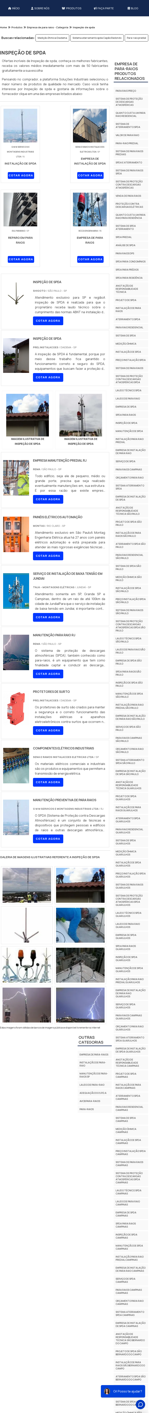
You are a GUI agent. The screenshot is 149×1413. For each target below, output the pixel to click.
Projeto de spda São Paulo (129, 534)
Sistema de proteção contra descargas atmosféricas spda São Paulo (130, 636)
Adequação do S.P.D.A (93, 1093)
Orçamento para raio (130, 488)
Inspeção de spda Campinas (126, 1247)
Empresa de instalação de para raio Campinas (131, 1280)
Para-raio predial (136, 38)
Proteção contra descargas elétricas (129, 216)
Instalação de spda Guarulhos (128, 875)
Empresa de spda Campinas (126, 1225)
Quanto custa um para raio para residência (131, 227)
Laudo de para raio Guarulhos (128, 936)
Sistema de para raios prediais (129, 163)
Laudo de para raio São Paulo (130, 662)
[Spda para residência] (27, 965)
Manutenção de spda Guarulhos (129, 980)
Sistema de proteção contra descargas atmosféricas (129, 195)
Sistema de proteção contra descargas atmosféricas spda (129, 390)
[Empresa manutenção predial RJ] (16, 493)
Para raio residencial (129, 338)
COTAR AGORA (21, 175)
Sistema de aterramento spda (128, 136)
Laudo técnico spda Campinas (128, 1202)
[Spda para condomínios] (27, 885)
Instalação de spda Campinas (128, 1152)
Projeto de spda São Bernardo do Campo (129, 1363)
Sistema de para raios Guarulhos (129, 897)
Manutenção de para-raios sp (94, 1075)
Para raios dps (125, 264)
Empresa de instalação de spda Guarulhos (131, 1061)
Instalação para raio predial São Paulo (130, 717)
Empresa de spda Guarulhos (126, 947)
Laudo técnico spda (128, 401)
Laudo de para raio (128, 409)
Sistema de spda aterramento (126, 238)
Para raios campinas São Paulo (129, 750)
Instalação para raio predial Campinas (130, 1269)
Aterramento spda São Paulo (131, 556)
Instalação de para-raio (93, 1064)
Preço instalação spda (131, 370)
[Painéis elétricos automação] (16, 549)
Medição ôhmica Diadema (52, 38)
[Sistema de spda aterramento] (80, 965)
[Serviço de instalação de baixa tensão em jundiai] (16, 606)
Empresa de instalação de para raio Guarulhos (131, 1004)
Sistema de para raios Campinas (129, 1174)
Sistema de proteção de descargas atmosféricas (129, 112)
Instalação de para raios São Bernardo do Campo (130, 1376)
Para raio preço (126, 101)
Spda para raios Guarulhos (126, 958)
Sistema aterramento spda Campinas (130, 1324)
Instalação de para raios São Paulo (128, 545)
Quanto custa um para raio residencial (131, 125)
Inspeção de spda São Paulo (129, 695)
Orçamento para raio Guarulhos (130, 1038)
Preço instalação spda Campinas (131, 1163)
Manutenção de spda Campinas (129, 1258)
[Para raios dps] (80, 885)
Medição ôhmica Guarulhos (126, 863)
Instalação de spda (128, 362)
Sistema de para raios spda (129, 182)
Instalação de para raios (128, 320)
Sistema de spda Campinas (126, 1130)
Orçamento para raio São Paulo (130, 761)
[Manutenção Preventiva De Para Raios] (16, 832)
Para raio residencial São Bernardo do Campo (129, 1401)
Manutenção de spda (129, 441)
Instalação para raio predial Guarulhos (130, 991)
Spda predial (124, 247)
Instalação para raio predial (130, 451)
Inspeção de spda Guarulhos (126, 969)
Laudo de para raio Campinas (128, 1213)
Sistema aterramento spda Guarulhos (130, 1050)
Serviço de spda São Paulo (128, 739)
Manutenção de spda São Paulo (129, 706)
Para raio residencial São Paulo (129, 567)
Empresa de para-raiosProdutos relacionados (130, 82)
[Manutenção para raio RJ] (16, 668)
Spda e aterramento (129, 173)
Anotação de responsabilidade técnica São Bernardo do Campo (130, 1349)
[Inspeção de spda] (27, 415)
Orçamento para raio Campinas (130, 1313)
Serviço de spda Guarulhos (125, 1016)
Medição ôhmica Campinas (126, 1141)
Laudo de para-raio (92, 1084)
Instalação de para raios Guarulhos (128, 819)
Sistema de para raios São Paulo (129, 622)
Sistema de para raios (129, 378)
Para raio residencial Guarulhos (129, 841)
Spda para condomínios (131, 272)
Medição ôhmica (126, 354)
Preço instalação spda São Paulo (131, 611)
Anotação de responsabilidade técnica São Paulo (127, 521)
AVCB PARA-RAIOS (90, 1101)
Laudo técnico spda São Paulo (128, 650)
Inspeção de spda (126, 433)
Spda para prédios (127, 280)
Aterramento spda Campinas (128, 1108)
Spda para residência (129, 288)
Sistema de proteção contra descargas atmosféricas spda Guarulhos (129, 911)
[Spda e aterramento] (27, 1005)
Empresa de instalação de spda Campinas (131, 1335)
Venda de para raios (128, 206)
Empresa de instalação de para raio (131, 462)
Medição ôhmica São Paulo (129, 589)
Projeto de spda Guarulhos (126, 808)
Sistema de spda (126, 346)
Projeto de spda (126, 310)
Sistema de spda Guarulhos (126, 852)
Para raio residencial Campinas (129, 1119)
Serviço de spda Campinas (125, 1291)
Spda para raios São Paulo (128, 684)
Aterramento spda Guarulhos (128, 830)
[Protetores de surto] (16, 724)
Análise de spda (125, 256)
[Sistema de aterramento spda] (80, 925)
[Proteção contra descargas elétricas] (80, 1005)
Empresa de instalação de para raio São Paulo (131, 728)
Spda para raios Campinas (126, 1236)
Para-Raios (87, 1109)
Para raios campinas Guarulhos (129, 1027)
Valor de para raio (127, 145)
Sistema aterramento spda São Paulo (130, 772)
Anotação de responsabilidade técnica (127, 299)
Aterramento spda (128, 330)
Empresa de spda (126, 417)
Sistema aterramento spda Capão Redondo (97, 38)
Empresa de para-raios (94, 1054)
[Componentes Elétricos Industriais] (16, 781)
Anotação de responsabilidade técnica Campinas (127, 1073)
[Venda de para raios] (27, 925)
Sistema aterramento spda (130, 498)
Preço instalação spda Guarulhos (131, 886)
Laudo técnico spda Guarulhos (128, 925)
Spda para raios (126, 425)
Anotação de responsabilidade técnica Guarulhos (128, 796)
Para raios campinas (129, 480)
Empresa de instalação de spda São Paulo (131, 783)
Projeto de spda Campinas (126, 1086)
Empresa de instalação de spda (131, 509)
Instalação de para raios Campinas (128, 1097)
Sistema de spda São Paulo (128, 578)
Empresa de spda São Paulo (129, 673)
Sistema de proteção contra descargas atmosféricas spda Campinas (129, 1188)
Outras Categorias (91, 1040)
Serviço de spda (125, 472)
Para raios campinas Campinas (129, 1302)
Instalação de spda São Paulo (128, 600)
